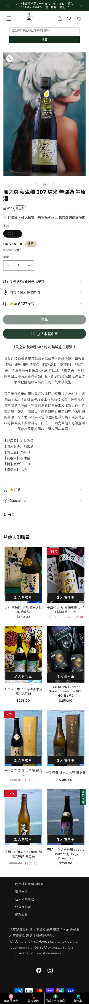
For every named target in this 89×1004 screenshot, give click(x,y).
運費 (17, 249)
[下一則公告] (81, 5)
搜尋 (44, 39)
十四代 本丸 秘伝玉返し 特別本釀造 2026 (65, 609)
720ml (14, 234)
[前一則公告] (8, 5)
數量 (6, 257)
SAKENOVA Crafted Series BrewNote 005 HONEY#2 (65, 691)
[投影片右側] (54, 184)
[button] (8, 18)
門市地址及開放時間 (29, 884)
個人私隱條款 (24, 899)
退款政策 (21, 914)
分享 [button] (11, 514)
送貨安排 (21, 891)
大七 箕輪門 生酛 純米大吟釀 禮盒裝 (23, 609)
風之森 (20, 208)
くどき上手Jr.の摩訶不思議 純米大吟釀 (23, 691)
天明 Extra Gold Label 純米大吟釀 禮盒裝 (23, 854)
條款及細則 (23, 907)
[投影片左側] (35, 184)
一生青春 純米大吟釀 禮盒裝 (66, 773)
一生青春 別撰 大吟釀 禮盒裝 (23, 772)
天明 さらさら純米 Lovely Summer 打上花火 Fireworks (65, 854)
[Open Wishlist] (69, 18)
